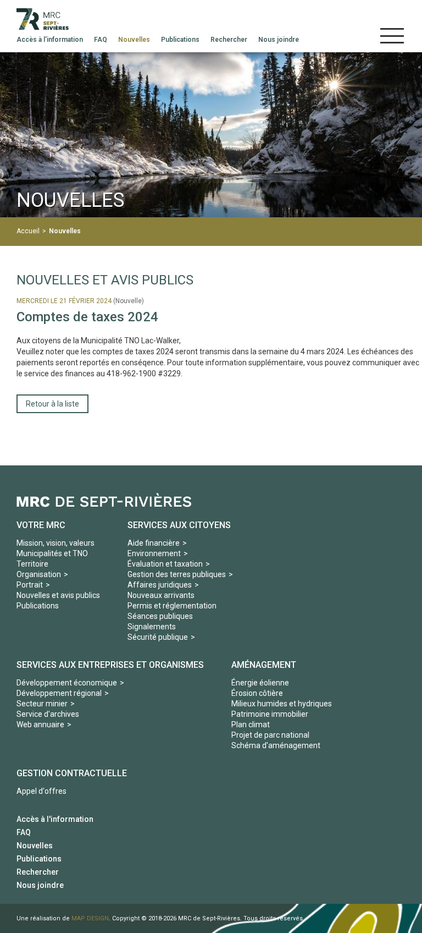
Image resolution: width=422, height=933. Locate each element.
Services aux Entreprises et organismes (110, 665)
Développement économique (66, 682)
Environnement (154, 553)
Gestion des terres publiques (176, 574)
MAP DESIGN (90, 918)
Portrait (29, 584)
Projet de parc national (270, 735)
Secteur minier (42, 703)
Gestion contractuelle (71, 773)
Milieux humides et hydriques (281, 703)
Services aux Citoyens (179, 525)
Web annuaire (40, 724)
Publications (37, 605)
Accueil (28, 231)
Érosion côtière (257, 693)
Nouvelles (65, 231)
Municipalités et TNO (52, 553)
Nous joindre (40, 885)
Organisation (38, 574)
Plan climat (250, 724)
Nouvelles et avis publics (58, 595)
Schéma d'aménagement (275, 745)
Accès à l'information (54, 819)
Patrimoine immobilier (269, 714)
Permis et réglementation (171, 605)
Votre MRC (40, 525)
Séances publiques (160, 616)
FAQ (23, 832)
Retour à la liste (52, 403)
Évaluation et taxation (165, 563)
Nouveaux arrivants (161, 595)
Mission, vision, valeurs (55, 543)
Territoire (32, 563)
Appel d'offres (41, 791)
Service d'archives (47, 714)
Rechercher (37, 872)
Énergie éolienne (260, 682)
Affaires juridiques (159, 584)
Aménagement (263, 665)
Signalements (151, 626)
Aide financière (153, 543)
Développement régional (59, 693)
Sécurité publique (157, 637)
